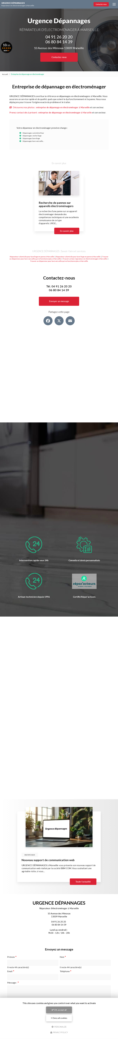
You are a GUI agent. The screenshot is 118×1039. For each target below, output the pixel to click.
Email (9, 971)
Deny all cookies (59, 1018)
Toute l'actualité (83, 881)
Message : (12, 982)
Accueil (5, 74)
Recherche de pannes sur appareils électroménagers (56, 204)
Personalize (60, 1027)
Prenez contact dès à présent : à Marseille (50, 112)
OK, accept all (60, 1010)
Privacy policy (60, 1032)
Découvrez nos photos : (51, 107)
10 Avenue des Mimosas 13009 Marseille (59, 48)
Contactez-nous (101, 4)
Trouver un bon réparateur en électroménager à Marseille (85, 259)
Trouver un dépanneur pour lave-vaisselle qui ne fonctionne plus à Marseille (58, 258)
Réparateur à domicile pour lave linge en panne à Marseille (32, 257)
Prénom (11, 957)
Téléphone (65, 971)
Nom (62, 957)
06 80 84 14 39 (59, 41)
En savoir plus (67, 231)
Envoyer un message (59, 301)
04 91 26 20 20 (59, 36)
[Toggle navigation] (114, 4)
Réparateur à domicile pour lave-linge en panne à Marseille (78, 257)
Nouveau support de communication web (48, 860)
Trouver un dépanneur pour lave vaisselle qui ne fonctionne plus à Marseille (59, 261)
